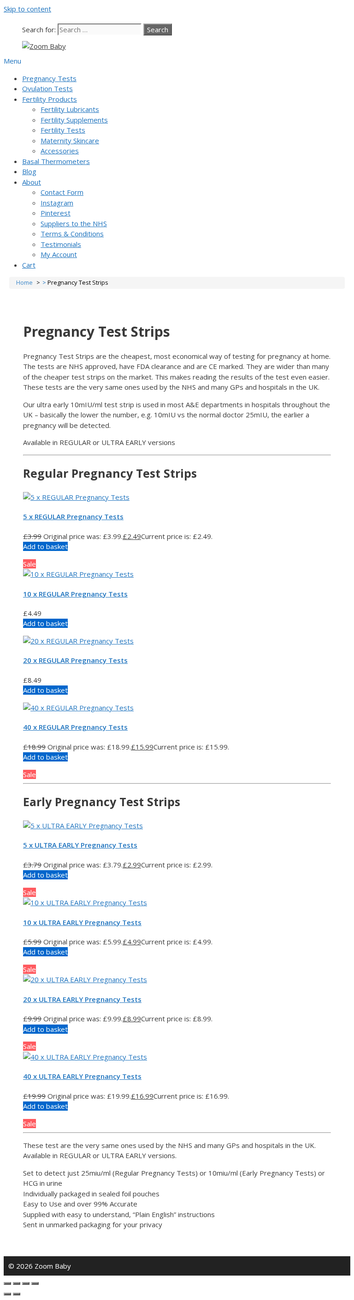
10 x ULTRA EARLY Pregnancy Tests (82, 922)
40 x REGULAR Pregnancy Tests (75, 727)
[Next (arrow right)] (16, 1294)
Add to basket (45, 546)
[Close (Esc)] (7, 1283)
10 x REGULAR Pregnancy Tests (75, 593)
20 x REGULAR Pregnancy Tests (75, 660)
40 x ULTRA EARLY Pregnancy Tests (82, 1076)
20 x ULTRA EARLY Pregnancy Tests (82, 999)
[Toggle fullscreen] (26, 1283)
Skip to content (27, 8)
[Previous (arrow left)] (7, 1294)
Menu (12, 60)
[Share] (16, 1283)
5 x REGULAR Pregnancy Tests (73, 516)
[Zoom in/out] (35, 1283)
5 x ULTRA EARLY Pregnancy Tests (80, 844)
